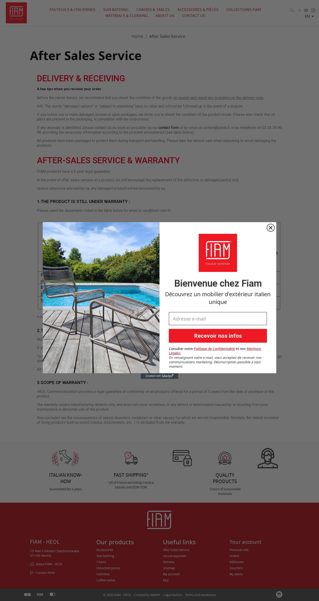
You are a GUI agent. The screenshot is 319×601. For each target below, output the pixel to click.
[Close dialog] (270, 227)
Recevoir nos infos (218, 336)
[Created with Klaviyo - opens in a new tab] (159, 376)
